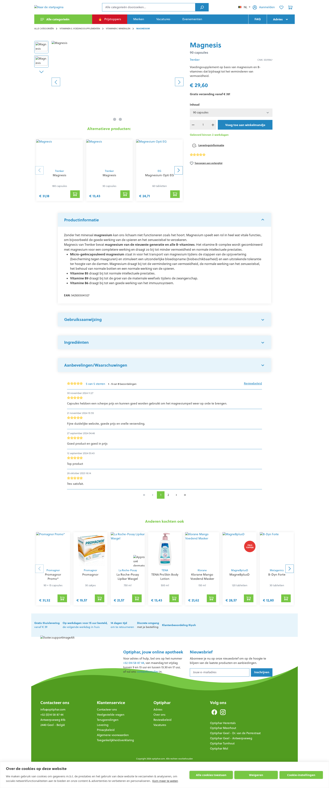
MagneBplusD (239, 570)
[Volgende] (179, 81)
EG (159, 171)
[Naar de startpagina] (53, 7)
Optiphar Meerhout (223, 728)
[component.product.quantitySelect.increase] (213, 125)
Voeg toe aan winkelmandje (245, 125)
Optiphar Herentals (223, 723)
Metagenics (277, 570)
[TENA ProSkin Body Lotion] (165, 549)
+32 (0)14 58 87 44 (51, 715)
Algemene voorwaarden (113, 735)
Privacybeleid (106, 730)
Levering (102, 725)
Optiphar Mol (219, 749)
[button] (164, 220)
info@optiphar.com (52, 709)
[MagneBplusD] (239, 549)
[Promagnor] (90, 549)
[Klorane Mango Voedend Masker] (202, 549)
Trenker (59, 171)
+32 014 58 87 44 (133, 663)
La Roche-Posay (128, 570)
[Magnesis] (118, 82)
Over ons (159, 715)
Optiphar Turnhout (222, 743)
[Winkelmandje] (290, 7)
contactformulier (147, 672)
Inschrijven (261, 672)
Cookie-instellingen (301, 775)
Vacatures (159, 725)
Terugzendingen (107, 720)
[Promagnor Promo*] (53, 549)
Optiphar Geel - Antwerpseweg (231, 738)
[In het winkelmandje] (75, 194)
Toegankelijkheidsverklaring (115, 740)
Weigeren (256, 775)
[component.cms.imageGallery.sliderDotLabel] (114, 119)
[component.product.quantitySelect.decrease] (193, 125)
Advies (157, 709)
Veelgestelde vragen (110, 715)
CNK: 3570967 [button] (264, 59)
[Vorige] (56, 81)
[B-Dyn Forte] (277, 549)
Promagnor (53, 570)
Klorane (202, 570)
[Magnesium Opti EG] (159, 153)
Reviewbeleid (253, 383)
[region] (109, 82)
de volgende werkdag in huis (85, 625)
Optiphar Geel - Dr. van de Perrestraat (235, 733)
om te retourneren (122, 625)
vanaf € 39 (47, 625)
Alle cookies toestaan (211, 775)
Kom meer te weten (165, 781)
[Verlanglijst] (281, 7)
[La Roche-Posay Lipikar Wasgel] (128, 549)
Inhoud (195, 105)
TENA (165, 570)
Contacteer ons (54, 702)
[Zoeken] (202, 7)
